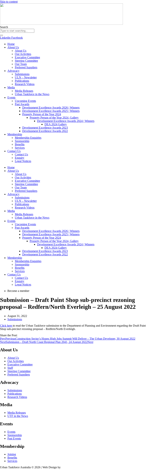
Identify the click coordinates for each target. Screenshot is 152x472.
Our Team (21, 64)
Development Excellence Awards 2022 (45, 131)
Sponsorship (22, 141)
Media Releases (24, 90)
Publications (22, 80)
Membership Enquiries (28, 137)
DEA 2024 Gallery (55, 124)
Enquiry (19, 157)
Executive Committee (27, 57)
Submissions (22, 74)
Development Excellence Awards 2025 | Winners (51, 110)
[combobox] (17, 31)
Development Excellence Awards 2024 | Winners (65, 121)
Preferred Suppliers (26, 67)
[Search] (1, 35)
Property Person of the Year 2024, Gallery (54, 117)
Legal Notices (23, 161)
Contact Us (14, 151)
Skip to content (9, 1)
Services (20, 147)
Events (11, 97)
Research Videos (24, 84)
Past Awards (22, 104)
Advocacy (13, 70)
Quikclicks (67, 467)
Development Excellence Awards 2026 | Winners (51, 107)
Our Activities (23, 54)
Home (11, 44)
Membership (14, 134)
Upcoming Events (25, 100)
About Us (13, 47)
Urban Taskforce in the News (32, 94)
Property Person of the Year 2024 (41, 114)
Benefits (19, 144)
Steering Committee (26, 60)
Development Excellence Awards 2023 (45, 127)
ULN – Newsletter (26, 77)
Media (11, 87)
